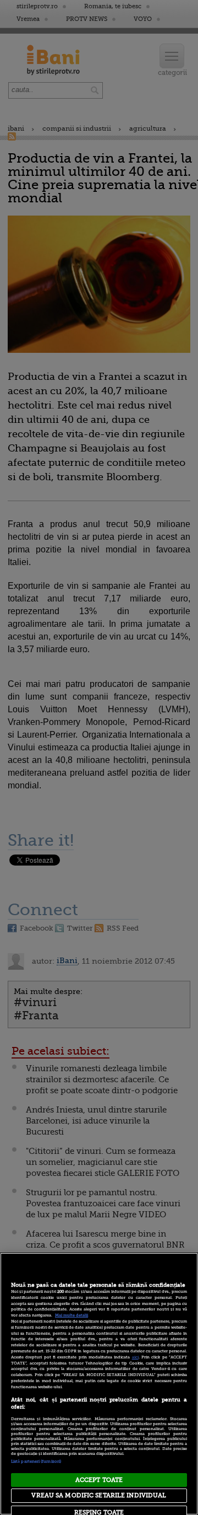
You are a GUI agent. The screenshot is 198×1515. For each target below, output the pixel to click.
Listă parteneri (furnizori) (36, 1461)
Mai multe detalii (71, 1315)
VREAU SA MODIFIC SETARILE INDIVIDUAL (98, 1495)
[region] (99, 1384)
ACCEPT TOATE (99, 1480)
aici (135, 1357)
